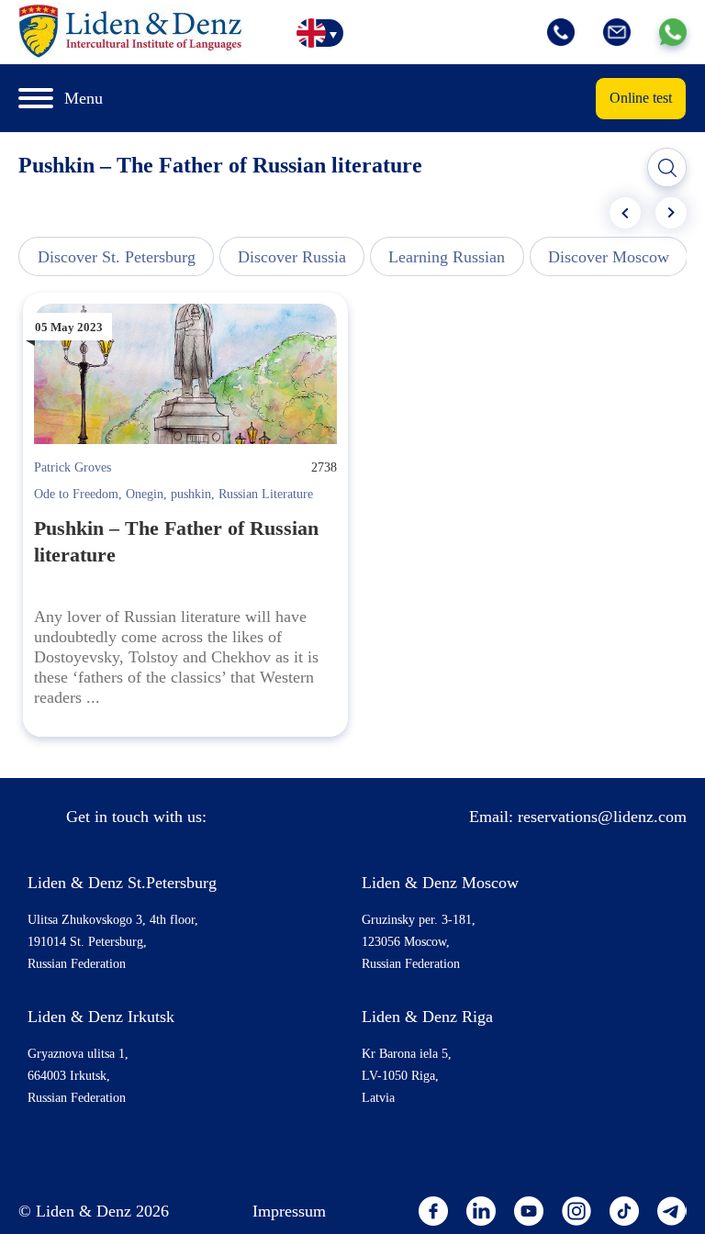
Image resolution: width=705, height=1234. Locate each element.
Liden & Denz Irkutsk (101, 1016)
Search (667, 168)
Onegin (144, 494)
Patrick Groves (72, 467)
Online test (641, 98)
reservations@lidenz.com (602, 816)
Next (671, 212)
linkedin (481, 1211)
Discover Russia (292, 257)
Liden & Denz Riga (427, 1016)
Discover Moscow (608, 257)
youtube (528, 1211)
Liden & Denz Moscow (440, 882)
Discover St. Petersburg (117, 257)
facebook (433, 1211)
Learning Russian (446, 257)
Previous (625, 212)
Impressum (289, 1211)
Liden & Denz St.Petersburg (122, 882)
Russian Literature (265, 494)
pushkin (191, 494)
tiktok (624, 1211)
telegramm (672, 1211)
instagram (576, 1211)
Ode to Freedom (76, 494)
